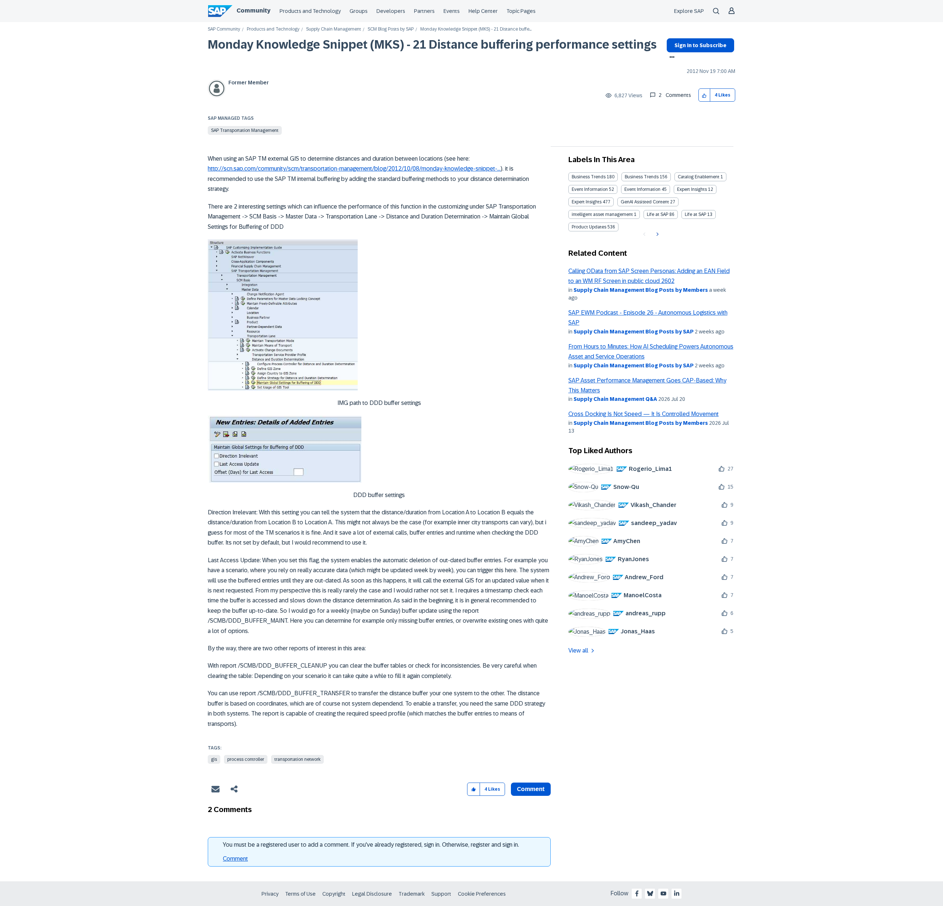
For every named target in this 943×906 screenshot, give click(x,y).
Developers (390, 11)
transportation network (297, 759)
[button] (704, 95)
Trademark (412, 894)
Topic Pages (521, 11)
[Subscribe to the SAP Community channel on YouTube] (663, 893)
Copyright (334, 894)
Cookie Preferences (482, 894)
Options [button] (670, 58)
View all (578, 650)
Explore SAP (689, 11)
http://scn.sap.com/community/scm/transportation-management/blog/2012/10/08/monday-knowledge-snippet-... (354, 168)
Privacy (270, 894)
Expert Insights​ (587, 201)
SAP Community (224, 29)
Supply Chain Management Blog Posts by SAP (634, 332)
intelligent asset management (602, 214)
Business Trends (589, 176)
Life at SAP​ (695, 214)
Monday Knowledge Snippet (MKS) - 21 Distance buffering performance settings (432, 44)
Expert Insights (692, 189)
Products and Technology (310, 11)
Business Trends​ (642, 176)
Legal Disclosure (372, 894)
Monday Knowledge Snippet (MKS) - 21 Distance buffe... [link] (476, 29)
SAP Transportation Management (244, 130)
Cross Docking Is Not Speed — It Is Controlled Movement (643, 414)
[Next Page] (657, 234)
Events (452, 11)
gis (214, 759)
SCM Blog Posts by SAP (391, 29)
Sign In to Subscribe (700, 45)
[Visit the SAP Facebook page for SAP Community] (637, 893)
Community (253, 10)
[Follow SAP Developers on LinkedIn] (677, 893)
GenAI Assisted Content (645, 201)
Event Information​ (642, 189)
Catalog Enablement (698, 176)
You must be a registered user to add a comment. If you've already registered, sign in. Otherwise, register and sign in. (371, 845)
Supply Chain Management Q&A (615, 399)
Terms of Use (300, 894)
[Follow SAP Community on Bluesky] (650, 893)
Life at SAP (657, 214)
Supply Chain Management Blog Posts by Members (641, 290)
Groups (359, 11)
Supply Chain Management (333, 29)
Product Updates (589, 227)
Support (441, 894)
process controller (245, 759)
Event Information (590, 189)
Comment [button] (531, 789)
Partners (424, 11)
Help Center (483, 11)
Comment (235, 859)
